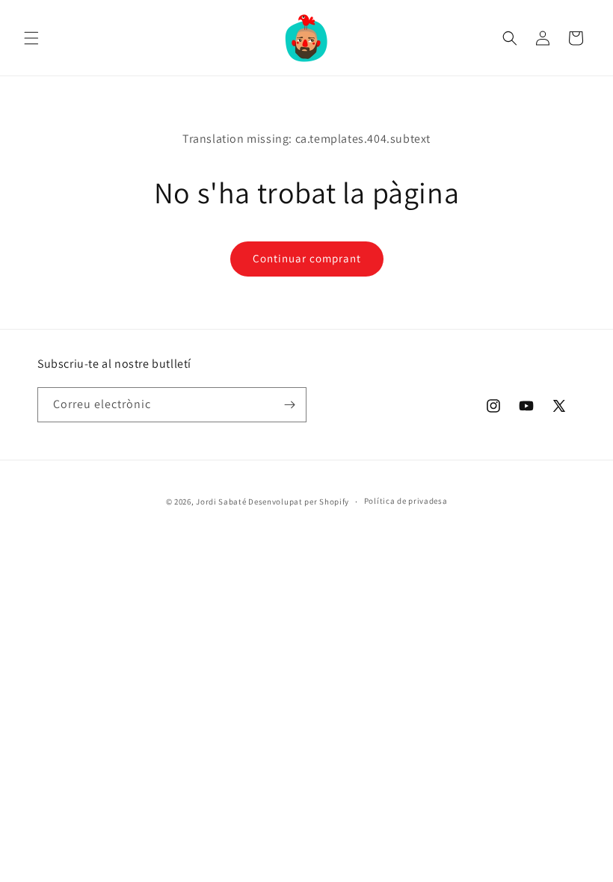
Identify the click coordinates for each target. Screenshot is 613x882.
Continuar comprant (307, 258)
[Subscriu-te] (289, 404)
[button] (31, 38)
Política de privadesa (406, 501)
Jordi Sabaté (221, 501)
